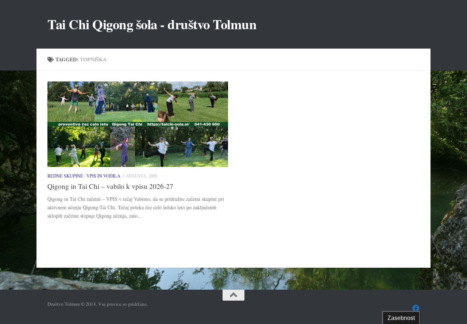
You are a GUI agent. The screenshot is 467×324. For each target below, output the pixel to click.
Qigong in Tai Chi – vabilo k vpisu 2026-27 (110, 186)
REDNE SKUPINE (65, 176)
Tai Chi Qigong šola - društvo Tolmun (151, 24)
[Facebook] (416, 308)
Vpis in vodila (103, 176)
